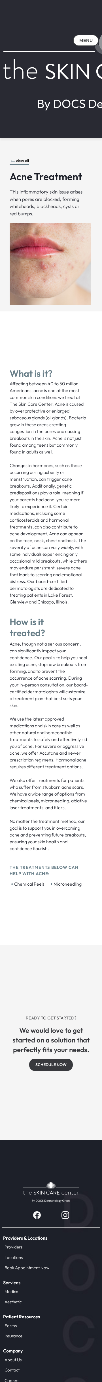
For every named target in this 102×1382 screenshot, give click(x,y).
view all (22, 160)
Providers (13, 1247)
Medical (12, 1291)
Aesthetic (13, 1301)
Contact (12, 1370)
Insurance (13, 1336)
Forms (11, 1325)
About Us (13, 1359)
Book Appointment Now (27, 1267)
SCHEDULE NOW (51, 1064)
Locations (14, 1257)
